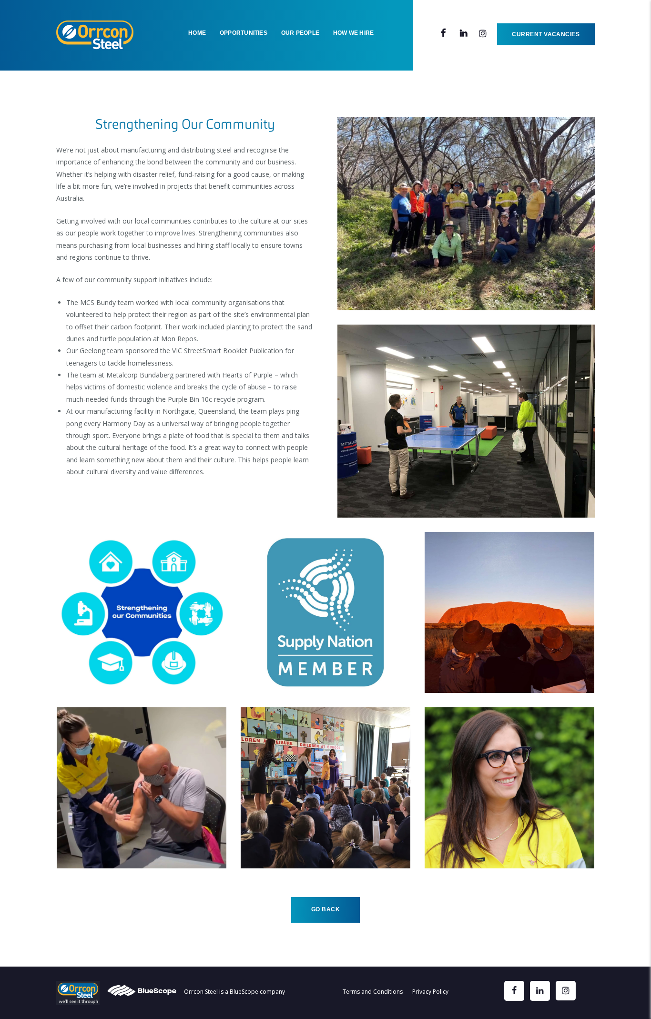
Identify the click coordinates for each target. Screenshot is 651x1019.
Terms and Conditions (373, 992)
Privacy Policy (430, 992)
